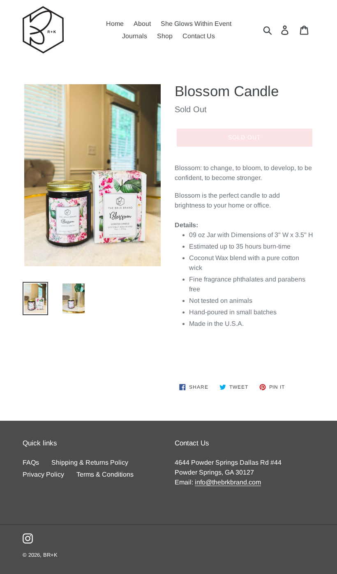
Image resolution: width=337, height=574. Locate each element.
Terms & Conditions (105, 474)
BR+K (50, 555)
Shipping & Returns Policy (89, 462)
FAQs (31, 462)
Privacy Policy (43, 474)
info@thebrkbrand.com (228, 482)
